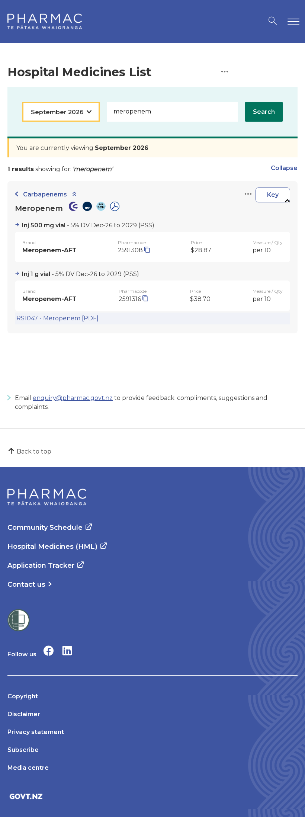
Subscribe (23, 749)
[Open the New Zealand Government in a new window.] (152, 796)
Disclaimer (23, 714)
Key (273, 194)
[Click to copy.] (147, 250)
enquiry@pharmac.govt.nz (73, 397)
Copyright (22, 696)
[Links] (248, 194)
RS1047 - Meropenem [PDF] (57, 318)
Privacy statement (35, 732)
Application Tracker (40, 565)
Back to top (34, 451)
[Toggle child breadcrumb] (74, 194)
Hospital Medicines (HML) (52, 546)
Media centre (28, 767)
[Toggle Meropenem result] (287, 201)
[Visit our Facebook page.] (48, 650)
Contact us (26, 584)
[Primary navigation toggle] (292, 21)
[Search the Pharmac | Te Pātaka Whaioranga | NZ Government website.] (273, 21)
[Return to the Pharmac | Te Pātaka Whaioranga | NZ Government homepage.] (44, 21)
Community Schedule (45, 527)
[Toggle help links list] (224, 72)
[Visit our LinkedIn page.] (67, 650)
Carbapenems (45, 194)
